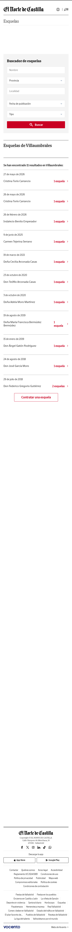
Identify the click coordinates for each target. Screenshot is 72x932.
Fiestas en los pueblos (46, 894)
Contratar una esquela (36, 397)
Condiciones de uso (49, 874)
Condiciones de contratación (36, 886)
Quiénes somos (28, 870)
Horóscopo (50, 902)
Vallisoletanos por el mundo (45, 918)
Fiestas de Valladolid (25, 894)
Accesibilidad (57, 870)
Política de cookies (49, 882)
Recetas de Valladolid (57, 914)
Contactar (13, 870)
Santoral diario (34, 902)
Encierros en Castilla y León (26, 898)
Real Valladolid (54, 906)
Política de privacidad (23, 878)
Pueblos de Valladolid (35, 914)
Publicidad (41, 878)
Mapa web (53, 878)
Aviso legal (43, 870)
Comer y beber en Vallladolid (21, 910)
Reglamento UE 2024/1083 (26, 874)
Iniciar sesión (58, 9)
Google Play (54, 860)
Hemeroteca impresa (35, 906)
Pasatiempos (17, 906)
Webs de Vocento (58, 927)
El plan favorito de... (14, 914)
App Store (20, 860)
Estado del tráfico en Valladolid (50, 910)
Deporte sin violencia (15, 902)
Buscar (39, 124)
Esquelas (11, 21)
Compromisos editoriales (26, 882)
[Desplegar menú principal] (66, 9)
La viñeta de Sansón (50, 898)
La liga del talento (22, 918)
